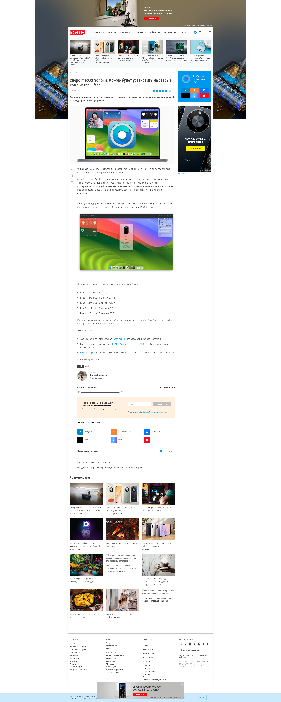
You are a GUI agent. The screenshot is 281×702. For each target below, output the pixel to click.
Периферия (74, 655)
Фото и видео (74, 658)
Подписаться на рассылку (190, 650)
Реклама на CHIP (184, 174)
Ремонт (109, 648)
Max (120, 440)
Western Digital (87, 352)
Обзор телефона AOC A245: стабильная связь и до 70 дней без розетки (152, 59)
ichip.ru (146, 665)
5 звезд (165, 90)
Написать (168, 451)
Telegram (88, 432)
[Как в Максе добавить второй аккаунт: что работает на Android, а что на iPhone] (86, 529)
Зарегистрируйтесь (100, 467)
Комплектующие (76, 652)
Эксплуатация (111, 646)
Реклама (147, 661)
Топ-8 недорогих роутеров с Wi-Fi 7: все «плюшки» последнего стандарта (200, 59)
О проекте (146, 668)
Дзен (87, 440)
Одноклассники (124, 432)
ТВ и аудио (73, 664)
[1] (78, 392)
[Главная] (70, 73)
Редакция (146, 674)
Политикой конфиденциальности (156, 412)
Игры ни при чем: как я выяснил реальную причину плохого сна (128, 58)
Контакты (207, 174)
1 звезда (153, 90)
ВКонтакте (156, 432)
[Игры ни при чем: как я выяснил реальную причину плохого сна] (158, 494)
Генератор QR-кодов (150, 671)
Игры (145, 643)
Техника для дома (76, 667)
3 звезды (159, 90)
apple (87, 366)
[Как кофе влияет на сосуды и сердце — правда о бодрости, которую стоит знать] (158, 565)
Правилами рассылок (138, 412)
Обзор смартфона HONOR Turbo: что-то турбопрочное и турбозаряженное (103, 59)
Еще (182, 32)
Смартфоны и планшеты (78, 647)
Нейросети (155, 32)
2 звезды (156, 90)
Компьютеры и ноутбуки (78, 650)
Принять (200, 697)
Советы (124, 32)
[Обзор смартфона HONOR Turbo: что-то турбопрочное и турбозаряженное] (122, 494)
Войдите (81, 467)
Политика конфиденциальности (154, 680)
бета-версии (120, 339)
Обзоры (98, 32)
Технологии (170, 32)
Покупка (109, 643)
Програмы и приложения (115, 670)
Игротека (147, 640)
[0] (122, 392)
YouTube (155, 440)
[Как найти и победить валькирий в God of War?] (122, 529)
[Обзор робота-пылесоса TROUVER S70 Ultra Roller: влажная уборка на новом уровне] (86, 494)
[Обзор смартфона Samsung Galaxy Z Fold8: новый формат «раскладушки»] (158, 529)
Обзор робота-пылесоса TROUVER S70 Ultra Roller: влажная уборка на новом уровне (80, 60)
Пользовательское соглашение (154, 677)
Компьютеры (111, 658)
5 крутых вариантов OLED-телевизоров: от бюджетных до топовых (176, 58)
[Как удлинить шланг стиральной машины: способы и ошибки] (158, 592)
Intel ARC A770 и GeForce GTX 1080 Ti (128, 344)
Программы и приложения (79, 670)
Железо (146, 646)
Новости (112, 32)
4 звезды (162, 90)
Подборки (139, 32)
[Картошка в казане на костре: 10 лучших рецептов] (86, 600)
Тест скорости (150, 657)
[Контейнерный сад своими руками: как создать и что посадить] (86, 565)
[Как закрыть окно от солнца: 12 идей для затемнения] (122, 600)
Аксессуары (74, 661)
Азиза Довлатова (98, 375)
